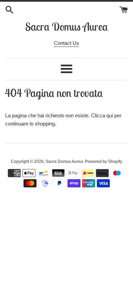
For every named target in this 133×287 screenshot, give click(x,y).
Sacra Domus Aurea (66, 26)
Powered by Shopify (103, 161)
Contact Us (66, 43)
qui (109, 115)
